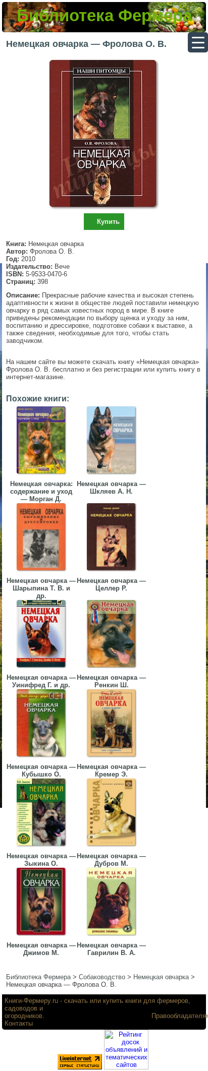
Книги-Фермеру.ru (31, 1000)
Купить (108, 221)
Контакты (19, 1023)
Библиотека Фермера (104, 15)
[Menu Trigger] (198, 42)
